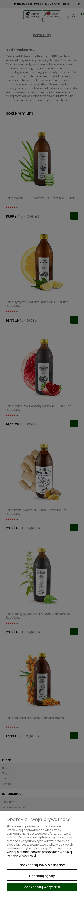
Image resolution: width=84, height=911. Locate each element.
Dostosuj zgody (42, 876)
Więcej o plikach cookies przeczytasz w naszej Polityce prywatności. (39, 854)
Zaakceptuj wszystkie (42, 887)
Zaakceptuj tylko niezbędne (42, 865)
